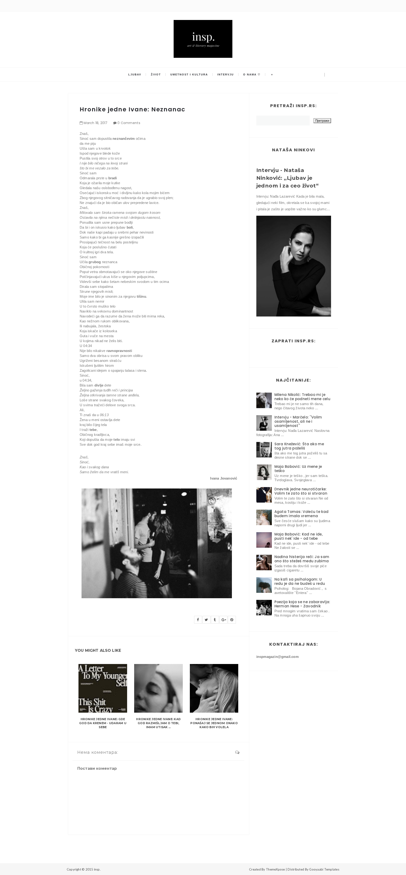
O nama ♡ (252, 74)
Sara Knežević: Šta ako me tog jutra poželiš (299, 446)
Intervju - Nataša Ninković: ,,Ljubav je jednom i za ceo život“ (287, 178)
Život (156, 74)
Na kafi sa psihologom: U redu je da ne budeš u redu (299, 581)
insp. (97, 869)
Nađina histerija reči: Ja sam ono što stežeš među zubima (301, 558)
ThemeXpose (275, 869)
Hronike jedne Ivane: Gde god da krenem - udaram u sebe (102, 723)
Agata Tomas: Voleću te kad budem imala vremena (301, 513)
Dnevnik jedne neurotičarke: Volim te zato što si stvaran (300, 491)
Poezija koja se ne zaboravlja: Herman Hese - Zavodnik (302, 604)
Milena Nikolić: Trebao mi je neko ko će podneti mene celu (302, 396)
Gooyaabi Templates (324, 869)
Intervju (225, 74)
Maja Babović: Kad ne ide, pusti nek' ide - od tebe (298, 536)
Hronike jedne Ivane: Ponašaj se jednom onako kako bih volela (214, 723)
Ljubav (134, 74)
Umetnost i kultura (189, 74)
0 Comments (128, 123)
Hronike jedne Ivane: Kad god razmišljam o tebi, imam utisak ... (158, 723)
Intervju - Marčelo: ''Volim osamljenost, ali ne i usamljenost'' (298, 421)
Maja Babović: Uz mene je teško (298, 468)
